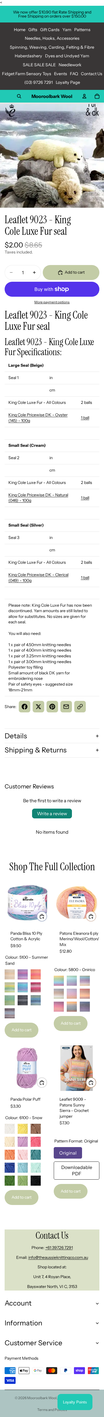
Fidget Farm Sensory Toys (26, 73)
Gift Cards (50, 29)
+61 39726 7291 (59, 1247)
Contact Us (91, 73)
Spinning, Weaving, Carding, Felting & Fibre (52, 47)
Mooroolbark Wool (42, 1398)
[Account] (84, 96)
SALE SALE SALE (39, 64)
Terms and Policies (52, 1409)
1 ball (85, 417)
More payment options (52, 302)
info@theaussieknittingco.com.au (58, 1257)
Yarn (66, 29)
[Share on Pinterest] (52, 706)
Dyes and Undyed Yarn (67, 55)
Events (60, 73)
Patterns (82, 29)
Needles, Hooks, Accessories (52, 38)
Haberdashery (28, 55)
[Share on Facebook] (24, 706)
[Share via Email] (66, 706)
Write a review (52, 813)
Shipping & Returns (35, 750)
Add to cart (21, 1029)
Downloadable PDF (76, 1168)
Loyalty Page (68, 82)
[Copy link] (80, 706)
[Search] (19, 96)
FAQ (74, 73)
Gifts (32, 29)
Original (68, 1151)
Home (19, 29)
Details (16, 736)
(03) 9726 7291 (38, 82)
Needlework (70, 64)
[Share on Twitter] (38, 706)
